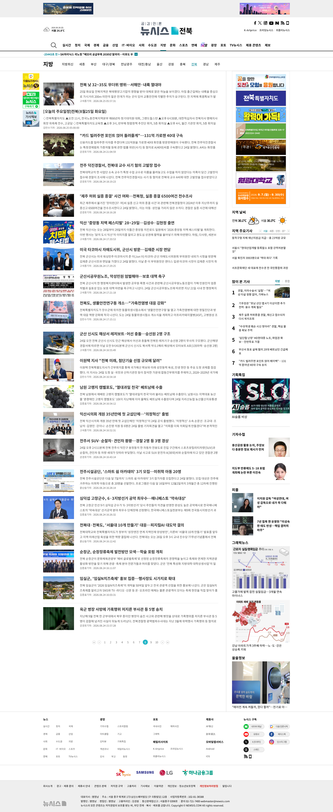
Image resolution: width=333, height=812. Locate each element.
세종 (82, 64)
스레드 (256, 749)
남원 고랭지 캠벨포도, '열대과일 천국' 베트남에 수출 (121, 387)
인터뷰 (103, 741)
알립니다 (227, 786)
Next (288, 231)
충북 (183, 64)
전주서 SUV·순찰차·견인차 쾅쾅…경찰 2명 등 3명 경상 (124, 440)
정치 (78, 45)
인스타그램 (282, 742)
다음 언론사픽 (282, 726)
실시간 (66, 45)
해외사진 (174, 726)
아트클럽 (104, 734)
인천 (278, 231)
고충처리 (131, 786)
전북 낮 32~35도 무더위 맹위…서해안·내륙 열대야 (120, 84)
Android (210, 748)
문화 (173, 45)
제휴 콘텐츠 (253, 45)
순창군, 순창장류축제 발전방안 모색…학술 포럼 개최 (121, 551)
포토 (223, 45)
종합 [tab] (287, 281)
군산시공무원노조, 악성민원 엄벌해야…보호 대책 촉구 (122, 276)
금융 (106, 45)
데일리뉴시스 (123, 749)
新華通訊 (210, 734)
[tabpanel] (261, 328)
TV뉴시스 (236, 45)
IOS (208, 756)
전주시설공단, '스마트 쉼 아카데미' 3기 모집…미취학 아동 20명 (130, 471)
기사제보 (145, 786)
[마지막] (167, 642)
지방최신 (67, 64)
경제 (96, 45)
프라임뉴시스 (266, 30)
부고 (113, 756)
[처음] (94, 642)
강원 (171, 64)
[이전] (100, 642)
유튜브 (256, 734)
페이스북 (282, 734)
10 (156, 642)
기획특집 (121, 741)
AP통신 (209, 726)
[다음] (162, 642)
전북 (194, 64)
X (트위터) (256, 742)
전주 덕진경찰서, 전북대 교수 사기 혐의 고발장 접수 (120, 165)
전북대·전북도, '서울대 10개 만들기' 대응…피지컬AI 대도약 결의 (132, 525)
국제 (87, 45)
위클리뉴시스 (283, 30)
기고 (119, 734)
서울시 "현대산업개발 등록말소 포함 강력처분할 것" (259, 249)
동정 (125, 756)
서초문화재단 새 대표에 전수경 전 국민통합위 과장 (260, 268)
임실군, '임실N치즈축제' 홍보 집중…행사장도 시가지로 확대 (127, 578)
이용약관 (158, 786)
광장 (214, 45)
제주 (217, 64)
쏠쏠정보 (238, 657)
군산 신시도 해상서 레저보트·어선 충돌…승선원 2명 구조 (125, 333)
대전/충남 (144, 64)
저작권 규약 (117, 786)
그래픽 (156, 734)
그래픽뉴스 (240, 542)
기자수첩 (238, 434)
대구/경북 (108, 64)
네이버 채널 (256, 726)
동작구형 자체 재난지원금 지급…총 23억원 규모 (259, 238)
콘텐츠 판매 (100, 786)
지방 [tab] (277, 281)
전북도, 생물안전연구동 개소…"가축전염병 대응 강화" (123, 303)
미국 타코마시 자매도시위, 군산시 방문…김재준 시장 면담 (125, 249)
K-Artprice (250, 30)
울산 (159, 64)
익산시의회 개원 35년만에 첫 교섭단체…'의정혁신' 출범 (124, 414)
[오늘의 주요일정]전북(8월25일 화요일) (75, 111)
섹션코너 (104, 749)
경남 (206, 64)
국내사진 (157, 726)
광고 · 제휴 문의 (65, 786)
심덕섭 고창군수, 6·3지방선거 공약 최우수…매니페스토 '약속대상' (133, 498)
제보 (268, 45)
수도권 (152, 45)
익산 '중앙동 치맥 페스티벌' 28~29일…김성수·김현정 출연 (127, 222)
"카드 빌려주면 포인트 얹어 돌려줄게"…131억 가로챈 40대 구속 (131, 135)
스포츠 (183, 45)
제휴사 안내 (84, 786)
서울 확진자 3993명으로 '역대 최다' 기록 (255, 258)
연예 (194, 45)
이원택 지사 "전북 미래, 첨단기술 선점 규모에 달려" (121, 360)
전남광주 (126, 64)
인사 (102, 756)
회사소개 (47, 786)
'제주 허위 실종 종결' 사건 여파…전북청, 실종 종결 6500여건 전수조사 (136, 196)
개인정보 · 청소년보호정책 (181, 786)
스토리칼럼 (122, 726)
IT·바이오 (128, 45)
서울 (265, 231)
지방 (163, 45)
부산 (94, 64)
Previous (260, 231)
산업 (115, 45)
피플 (235, 489)
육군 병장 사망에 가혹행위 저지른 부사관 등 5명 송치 (121, 609)
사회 (142, 45)
